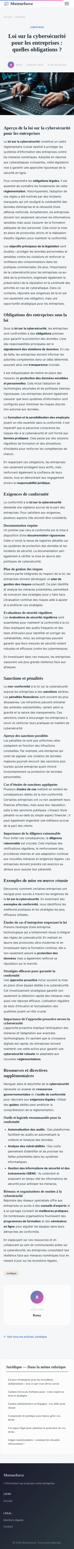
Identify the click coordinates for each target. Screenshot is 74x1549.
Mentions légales (13, 1520)
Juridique (20, 16)
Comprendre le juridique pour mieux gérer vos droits (34, 1417)
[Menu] (66, 4)
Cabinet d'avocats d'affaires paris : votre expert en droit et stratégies (36, 1393)
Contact (8, 1526)
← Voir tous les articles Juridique (25, 1336)
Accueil (8, 16)
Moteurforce (18, 3)
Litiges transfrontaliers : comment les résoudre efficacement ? (34, 1441)
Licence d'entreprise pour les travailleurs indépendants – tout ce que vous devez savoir (33, 1381)
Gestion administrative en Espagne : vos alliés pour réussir (36, 1405)
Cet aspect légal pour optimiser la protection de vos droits (37, 1429)
